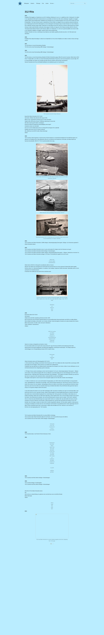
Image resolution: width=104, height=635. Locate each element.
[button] (34, 3)
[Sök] (85, 3)
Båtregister (26, 3)
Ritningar (38, 3)
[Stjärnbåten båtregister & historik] (20, 3)
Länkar (47, 3)
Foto (43, 3)
